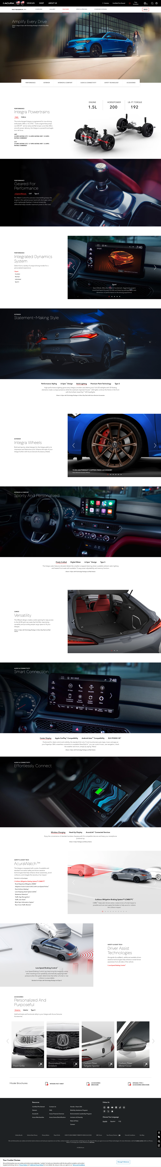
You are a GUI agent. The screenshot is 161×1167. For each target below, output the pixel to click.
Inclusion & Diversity (76, 1117)
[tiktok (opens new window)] (120, 1107)
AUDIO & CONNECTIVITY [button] (88, 82)
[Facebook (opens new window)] (108, 1107)
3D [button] (114, 738)
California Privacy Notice (36, 1165)
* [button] (88, 743)
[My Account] (156, 3)
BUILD (145, 9)
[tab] (16, 117)
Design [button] (67, 384)
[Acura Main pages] (8, 3)
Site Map (142, 1135)
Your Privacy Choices (112, 1135)
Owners (34, 1110)
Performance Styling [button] (49, 384)
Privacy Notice (45, 1135)
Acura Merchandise (38, 1117)
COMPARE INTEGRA (100, 9)
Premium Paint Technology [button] (101, 384)
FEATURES (66, 9)
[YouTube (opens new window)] (112, 1107)
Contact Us (52, 1106)
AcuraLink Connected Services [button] (98, 832)
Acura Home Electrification (57, 1117)
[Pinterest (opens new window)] (104, 1111)
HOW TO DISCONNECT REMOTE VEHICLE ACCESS (78, 1135)
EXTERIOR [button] (47, 82)
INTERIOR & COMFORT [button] (65, 82)
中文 (120, 1121)
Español (112, 1121)
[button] (31, 3)
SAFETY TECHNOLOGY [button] (111, 82)
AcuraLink (35, 1113)
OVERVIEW (38, 9)
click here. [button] (92, 1142)
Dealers (106, 3)
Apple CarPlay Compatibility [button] (66, 738)
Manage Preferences (123, 1162)
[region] (80, 1162)
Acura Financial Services (56, 1113)
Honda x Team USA (76, 1106)
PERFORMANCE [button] (30, 82)
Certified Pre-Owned (119, 3)
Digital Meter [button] (75, 562)
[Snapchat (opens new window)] (112, 1111)
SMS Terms (99, 1135)
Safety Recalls (18, 1135)
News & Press (74, 1121)
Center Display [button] (45, 738)
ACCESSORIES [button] (131, 82)
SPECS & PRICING (81, 9)
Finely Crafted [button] (61, 562)
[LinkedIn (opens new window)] (116, 1107)
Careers (72, 1124)
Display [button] (75, 832)
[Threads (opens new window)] (124, 1107)
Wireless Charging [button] (58, 832)
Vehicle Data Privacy (32, 1135)
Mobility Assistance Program (79, 1110)
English (105, 1121)
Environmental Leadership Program (81, 1113)
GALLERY (52, 9)
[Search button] (152, 3)
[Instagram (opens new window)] (104, 1107)
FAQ (50, 1110)
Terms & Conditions (130, 1135)
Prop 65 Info (57, 1135)
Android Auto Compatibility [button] (93, 738)
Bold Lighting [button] (81, 384)
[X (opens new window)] (108, 1111)
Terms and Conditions (79, 1165)
